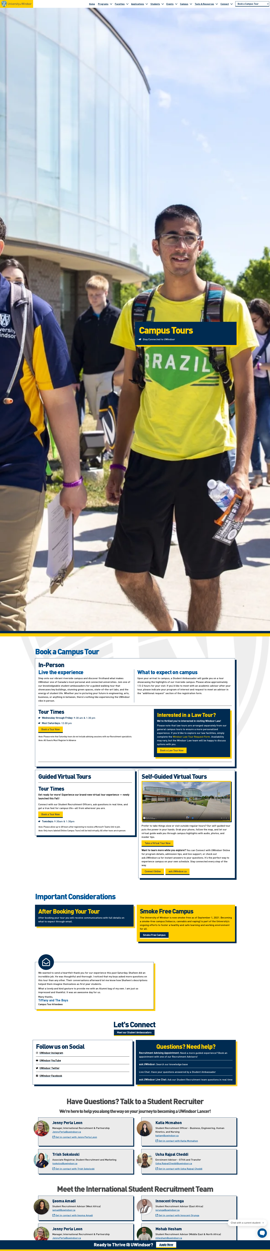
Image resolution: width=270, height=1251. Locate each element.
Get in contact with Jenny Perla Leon (76, 1137)
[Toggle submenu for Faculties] (127, 3)
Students (155, 3)
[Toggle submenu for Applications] (146, 3)
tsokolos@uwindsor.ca (64, 1163)
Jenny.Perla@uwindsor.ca (66, 1131)
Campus (184, 3)
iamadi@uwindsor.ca (63, 1210)
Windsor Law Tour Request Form (191, 736)
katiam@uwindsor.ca (167, 1135)
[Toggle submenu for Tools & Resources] (216, 3)
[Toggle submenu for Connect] (231, 3)
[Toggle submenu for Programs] (111, 3)
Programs (103, 3)
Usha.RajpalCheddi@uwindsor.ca (173, 1163)
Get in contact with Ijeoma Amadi (74, 1215)
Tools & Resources (204, 3)
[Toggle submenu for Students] (162, 3)
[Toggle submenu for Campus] (191, 3)
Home (92, 3)
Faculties (120, 3)
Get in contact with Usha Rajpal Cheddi (180, 1168)
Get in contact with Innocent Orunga (178, 1215)
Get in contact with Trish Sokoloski (75, 1168)
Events (170, 3)
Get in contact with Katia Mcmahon (178, 1140)
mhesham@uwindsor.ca (168, 1237)
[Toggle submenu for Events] (176, 3)
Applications (137, 3)
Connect (224, 3)
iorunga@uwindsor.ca (167, 1210)
